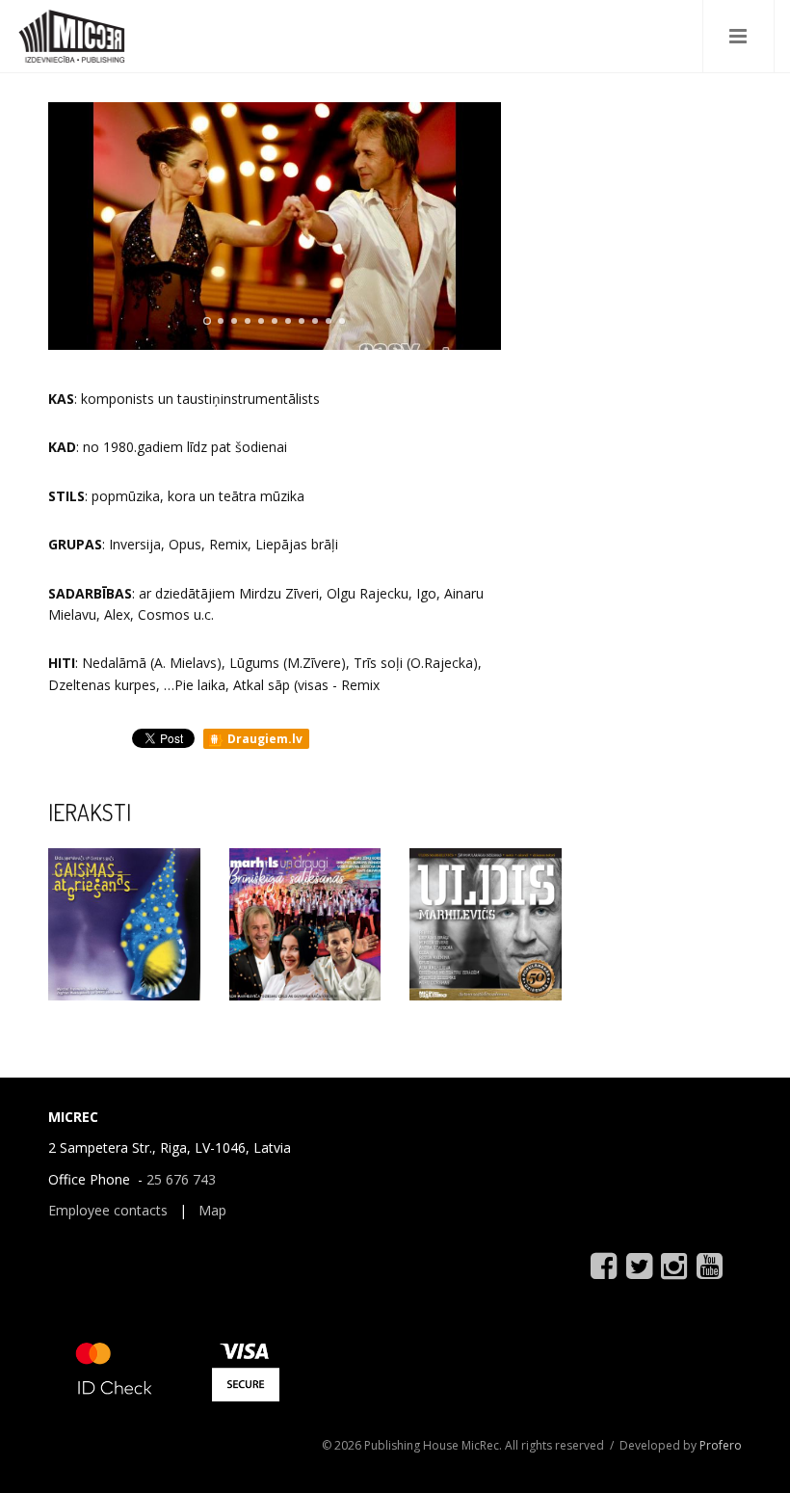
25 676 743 (181, 1179)
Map (212, 1210)
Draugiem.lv (263, 739)
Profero (720, 1445)
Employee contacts (108, 1210)
